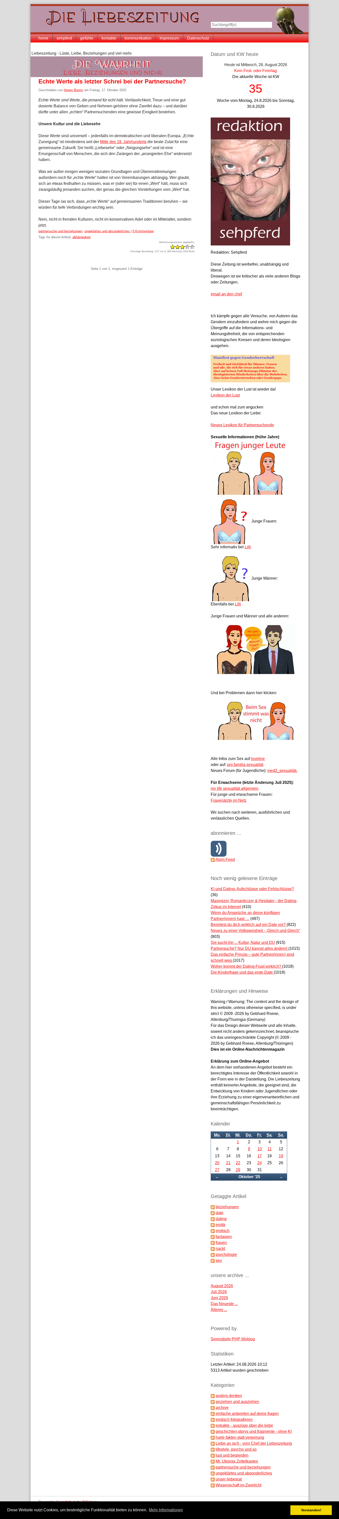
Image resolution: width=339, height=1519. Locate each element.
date (219, 1213)
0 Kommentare (143, 231)
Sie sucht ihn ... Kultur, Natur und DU (243, 942)
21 (228, 1163)
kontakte (109, 38)
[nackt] (213, 1248)
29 (238, 1170)
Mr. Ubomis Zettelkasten (237, 1461)
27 (217, 1170)
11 (270, 1149)
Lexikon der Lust (225, 395)
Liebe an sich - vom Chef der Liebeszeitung (254, 1443)
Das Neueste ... (224, 1304)
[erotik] (213, 1225)
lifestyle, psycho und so (236, 1449)
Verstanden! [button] (311, 1510)
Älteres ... (219, 1310)
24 (259, 1163)
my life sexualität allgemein (234, 788)
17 (259, 1156)
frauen (221, 1242)
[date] (213, 1213)
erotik (220, 1225)
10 (259, 1149)
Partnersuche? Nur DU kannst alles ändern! (249, 948)
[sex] (213, 1260)
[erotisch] (213, 1231)
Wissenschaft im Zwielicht (238, 1485)
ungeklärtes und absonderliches (107, 231)
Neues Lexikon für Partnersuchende (242, 425)
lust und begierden (232, 1455)
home (43, 38)
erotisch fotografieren (234, 1419)
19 (281, 1156)
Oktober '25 (249, 1177)
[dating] (213, 1219)
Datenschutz (198, 38)
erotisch (223, 1231)
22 (238, 1163)
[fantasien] (213, 1237)
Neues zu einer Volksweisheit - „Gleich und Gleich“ (255, 930)
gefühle (86, 38)
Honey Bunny (73, 90)
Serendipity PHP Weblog (233, 1339)
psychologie (226, 1254)
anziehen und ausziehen (237, 1401)
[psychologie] (213, 1254)
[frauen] (213, 1242)
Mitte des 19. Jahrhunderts (123, 142)
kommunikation (138, 38)
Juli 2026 (219, 1292)
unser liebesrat (229, 1479)
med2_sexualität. (282, 770)
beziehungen (227, 1207)
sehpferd (64, 38)
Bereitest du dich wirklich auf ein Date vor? (249, 924)
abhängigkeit (81, 237)
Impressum (169, 38)
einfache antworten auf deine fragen (247, 1413)
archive (222, 1407)
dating (221, 1219)
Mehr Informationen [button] (166, 1510)
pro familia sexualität (245, 764)
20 (217, 1163)
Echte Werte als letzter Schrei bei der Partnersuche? (112, 81)
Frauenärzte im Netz (228, 800)
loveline (258, 759)
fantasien (224, 1237)
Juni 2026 (219, 1298)
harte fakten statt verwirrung (240, 1437)
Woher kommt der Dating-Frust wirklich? (246, 966)
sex (219, 1260)
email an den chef (226, 294)
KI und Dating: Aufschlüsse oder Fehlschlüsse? (252, 889)
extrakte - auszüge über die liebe (244, 1425)
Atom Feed (225, 859)
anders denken (229, 1396)
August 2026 (222, 1286)
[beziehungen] (213, 1207)
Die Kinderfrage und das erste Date (242, 972)
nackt (220, 1248)
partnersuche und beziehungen (60, 231)
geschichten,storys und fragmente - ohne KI (254, 1431)
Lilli (248, 547)
